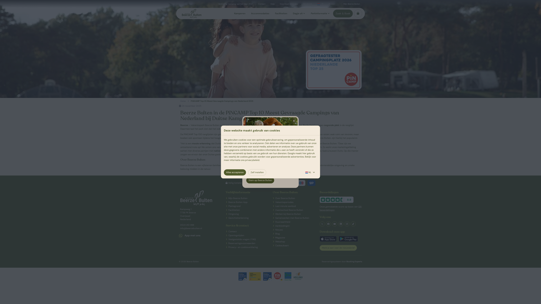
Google (291, 153)
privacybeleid (252, 160)
